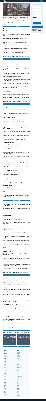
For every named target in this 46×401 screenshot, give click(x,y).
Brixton (4, 380)
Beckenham (5, 363)
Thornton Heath (5, 383)
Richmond (18, 374)
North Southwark (5, 382)
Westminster (5, 388)
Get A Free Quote (17, 346)
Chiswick (18, 371)
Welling (4, 351)
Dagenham (5, 357)
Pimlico (4, 391)
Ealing (17, 382)
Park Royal (18, 373)
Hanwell (18, 383)
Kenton (18, 385)
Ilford (4, 366)
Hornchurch (5, 368)
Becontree (5, 361)
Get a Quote (16, 11)
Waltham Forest (5, 392)
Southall (18, 388)
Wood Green (18, 362)
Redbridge (5, 376)
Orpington (5, 354)
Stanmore (18, 389)
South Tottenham (5, 394)
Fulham (18, 363)
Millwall (4, 365)
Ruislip (18, 394)
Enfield (18, 369)
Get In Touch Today (17, 26)
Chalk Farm (18, 355)
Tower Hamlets (5, 373)
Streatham (5, 385)
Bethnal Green (5, 377)
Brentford (18, 377)
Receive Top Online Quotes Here (16, 200)
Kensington (18, 360)
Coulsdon (18, 358)
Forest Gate (5, 371)
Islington (5, 389)
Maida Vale (18, 365)
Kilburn (18, 366)
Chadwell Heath (5, 370)
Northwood (18, 395)
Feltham (18, 391)
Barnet (17, 379)
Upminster (5, 369)
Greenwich (5, 360)
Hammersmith (18, 368)
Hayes (17, 392)
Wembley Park (18, 380)
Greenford (18, 386)
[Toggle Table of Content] (9, 28)
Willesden (18, 370)
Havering (5, 386)
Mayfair (4, 395)
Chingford (18, 354)
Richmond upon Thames (19, 376)
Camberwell (5, 379)
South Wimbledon (19, 357)
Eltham (4, 352)
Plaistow (5, 364)
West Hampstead (19, 367)
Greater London (5, 355)
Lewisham (5, 358)
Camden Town (18, 351)
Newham (5, 362)
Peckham (5, 374)
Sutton (17, 361)
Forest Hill (5, 367)
